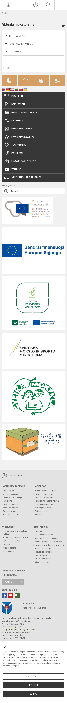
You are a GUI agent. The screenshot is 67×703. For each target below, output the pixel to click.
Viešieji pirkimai (10, 548)
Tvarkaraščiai (15, 475)
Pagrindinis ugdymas (44, 494)
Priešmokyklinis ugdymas (46, 490)
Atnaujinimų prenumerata (26, 177)
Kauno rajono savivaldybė (34, 608)
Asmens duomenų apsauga (47, 538)
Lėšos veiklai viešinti (12, 541)
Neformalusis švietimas (45, 497)
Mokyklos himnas (10, 508)
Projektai (17, 96)
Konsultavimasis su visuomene (48, 542)
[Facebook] (4, 595)
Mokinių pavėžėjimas (23, 137)
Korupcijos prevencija (44, 552)
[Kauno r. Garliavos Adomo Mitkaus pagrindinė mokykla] (8, 4)
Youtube (16, 169)
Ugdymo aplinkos (10, 494)
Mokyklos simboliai (11, 504)
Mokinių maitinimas (22, 128)
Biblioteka (17, 120)
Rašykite (8, 582)
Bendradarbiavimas (11, 515)
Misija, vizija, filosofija (12, 497)
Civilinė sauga (41, 555)
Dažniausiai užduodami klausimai (49, 545)
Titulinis (5, 13)
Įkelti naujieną (17, 36)
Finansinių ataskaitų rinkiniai (15, 538)
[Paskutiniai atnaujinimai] (35, 5)
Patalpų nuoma (41, 511)
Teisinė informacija (43, 559)
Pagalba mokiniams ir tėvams (47, 501)
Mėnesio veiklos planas (24, 112)
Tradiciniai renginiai (11, 511)
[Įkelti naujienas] (23, 5)
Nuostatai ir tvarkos (21, 43)
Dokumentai (15, 51)
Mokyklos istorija (10, 490)
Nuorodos (39, 531)
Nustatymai (33, 676)
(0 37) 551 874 (17, 627)
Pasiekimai (17, 153)
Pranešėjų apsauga (43, 548)
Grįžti (10, 68)
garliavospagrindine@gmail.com (21, 629)
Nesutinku (33, 685)
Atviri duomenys (42, 562)
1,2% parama (18, 145)
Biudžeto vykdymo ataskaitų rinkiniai (15, 532)
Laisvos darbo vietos (23, 161)
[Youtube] (10, 595)
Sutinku (33, 694)
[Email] (17, 595)
